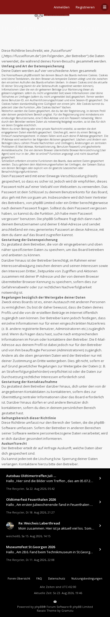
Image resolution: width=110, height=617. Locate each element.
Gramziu (67, 610)
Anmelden (62, 7)
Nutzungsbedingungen (86, 578)
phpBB (39, 607)
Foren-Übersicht (19, 578)
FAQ (39, 578)
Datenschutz (56, 578)
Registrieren (85, 7)
